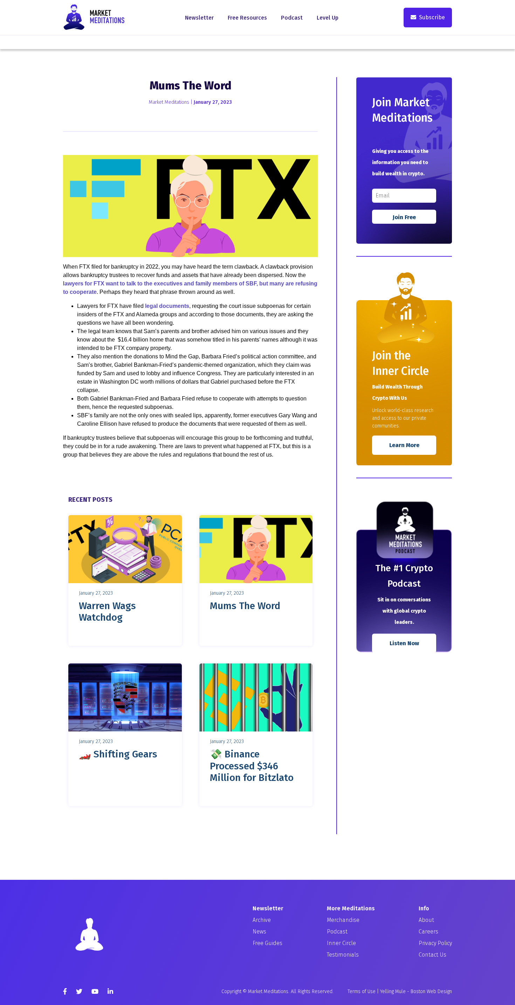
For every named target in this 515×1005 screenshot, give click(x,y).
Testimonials (343, 954)
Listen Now (404, 643)
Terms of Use (362, 991)
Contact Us (432, 954)
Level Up (327, 17)
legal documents (167, 306)
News (259, 931)
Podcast (292, 17)
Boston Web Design (431, 991)
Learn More (404, 445)
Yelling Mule (393, 991)
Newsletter (199, 17)
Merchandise (343, 920)
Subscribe (432, 17)
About (426, 920)
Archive (262, 920)
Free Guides (267, 943)
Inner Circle (341, 943)
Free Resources (247, 17)
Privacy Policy (435, 943)
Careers (428, 931)
